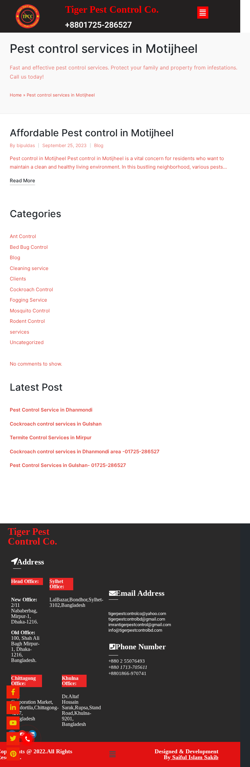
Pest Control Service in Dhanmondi (51, 410)
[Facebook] (13, 692)
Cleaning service (29, 268)
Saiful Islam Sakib (194, 757)
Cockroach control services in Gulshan (56, 424)
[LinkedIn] (13, 707)
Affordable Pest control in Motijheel (92, 133)
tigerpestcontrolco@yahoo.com (137, 613)
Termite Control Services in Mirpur (50, 437)
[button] (202, 13)
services (19, 332)
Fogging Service (28, 300)
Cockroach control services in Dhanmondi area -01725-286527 (85, 451)
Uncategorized (27, 342)
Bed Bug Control (29, 247)
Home (16, 95)
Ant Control (23, 236)
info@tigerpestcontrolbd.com (135, 630)
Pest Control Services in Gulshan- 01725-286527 (68, 465)
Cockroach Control (31, 289)
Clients (18, 279)
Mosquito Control (30, 311)
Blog (99, 145)
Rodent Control (27, 321)
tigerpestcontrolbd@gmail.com (136, 619)
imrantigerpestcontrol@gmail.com (139, 624)
